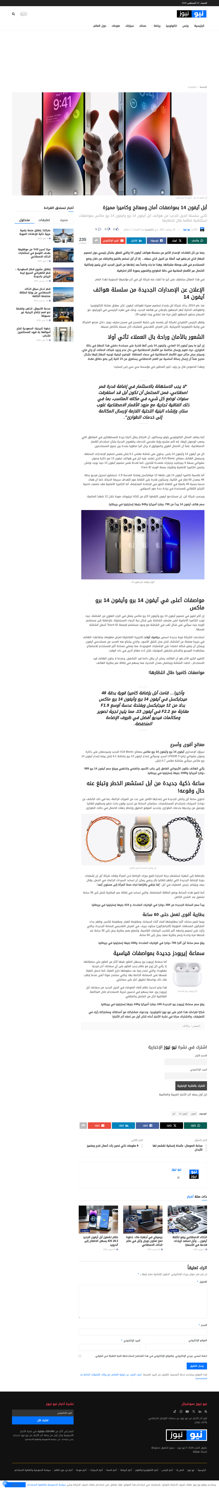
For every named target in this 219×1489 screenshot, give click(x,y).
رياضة (157, 25)
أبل (173, 1114)
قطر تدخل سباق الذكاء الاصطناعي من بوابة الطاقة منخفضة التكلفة (35, 293)
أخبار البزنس (167, 1470)
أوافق (15, 1484)
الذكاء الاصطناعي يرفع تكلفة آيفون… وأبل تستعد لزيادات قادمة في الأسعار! (189, 1241)
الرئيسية (199, 25)
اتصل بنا (180, 1470)
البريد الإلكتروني (198, 1069)
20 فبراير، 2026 (109, 1249)
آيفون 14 (183, 1114)
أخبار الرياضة (126, 1470)
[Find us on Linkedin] (200, 1412)
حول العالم (99, 25)
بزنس (185, 25)
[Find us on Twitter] (193, 1412)
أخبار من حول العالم (63, 1470)
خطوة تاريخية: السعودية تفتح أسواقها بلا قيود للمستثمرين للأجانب (33, 332)
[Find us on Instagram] (181, 1412)
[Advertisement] (109, 56)
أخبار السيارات (96, 1470)
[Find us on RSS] (206, 1412)
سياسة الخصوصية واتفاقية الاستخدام (33, 1470)
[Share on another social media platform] (96, 240)
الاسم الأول (201, 1055)
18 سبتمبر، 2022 (167, 229)
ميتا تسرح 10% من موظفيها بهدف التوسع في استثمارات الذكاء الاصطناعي (34, 253)
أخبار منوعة (81, 1470)
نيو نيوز (186, 229)
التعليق (202, 1282)
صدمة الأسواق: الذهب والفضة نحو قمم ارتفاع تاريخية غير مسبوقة (33, 312)
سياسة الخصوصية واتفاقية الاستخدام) (40, 1439)
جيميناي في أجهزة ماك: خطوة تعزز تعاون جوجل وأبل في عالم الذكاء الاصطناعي (144, 1241)
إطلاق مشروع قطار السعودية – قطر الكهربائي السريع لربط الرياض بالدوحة (32, 273)
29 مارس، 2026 (154, 1249)
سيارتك (129, 25)
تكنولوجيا (171, 25)
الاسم (202, 1325)
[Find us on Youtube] (187, 1412)
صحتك (142, 25)
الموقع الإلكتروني (198, 1340)
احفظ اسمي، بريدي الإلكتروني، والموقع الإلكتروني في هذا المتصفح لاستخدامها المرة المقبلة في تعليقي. (151, 1356)
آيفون (193, 1114)
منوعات (116, 25)
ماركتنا (196, 1451)
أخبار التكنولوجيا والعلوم (146, 1470)
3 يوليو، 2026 (199, 1249)
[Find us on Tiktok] (174, 1412)
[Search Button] (13, 14)
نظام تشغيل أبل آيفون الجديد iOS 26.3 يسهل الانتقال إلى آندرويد (100, 1241)
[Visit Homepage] (191, 14)
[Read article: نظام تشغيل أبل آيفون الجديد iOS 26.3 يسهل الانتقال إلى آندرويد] (98, 1220)
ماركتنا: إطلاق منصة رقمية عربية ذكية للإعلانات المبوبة (34, 232)
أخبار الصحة (111, 1470)
